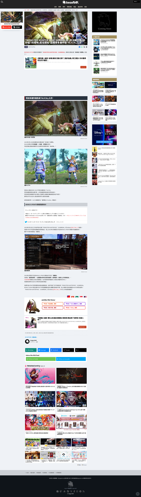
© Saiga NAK (70, 493)
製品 (75, 7)
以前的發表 (27, 279)
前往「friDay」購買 (72, 307)
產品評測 (80, 7)
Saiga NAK (70, 2)
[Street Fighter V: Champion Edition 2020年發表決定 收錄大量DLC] (98, 99)
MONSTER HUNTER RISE (11, 24)
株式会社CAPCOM (29, 52)
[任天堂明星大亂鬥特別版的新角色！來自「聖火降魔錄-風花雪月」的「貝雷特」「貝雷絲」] (98, 85)
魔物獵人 (35, 337)
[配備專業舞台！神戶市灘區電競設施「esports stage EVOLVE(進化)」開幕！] (98, 112)
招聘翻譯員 (59, 472)
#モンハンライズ (71, 215)
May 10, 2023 (60, 222)
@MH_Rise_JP (75, 227)
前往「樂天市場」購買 (50, 307)
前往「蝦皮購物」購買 (50, 303)
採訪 (85, 7)
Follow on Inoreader (64, 359)
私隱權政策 (51, 472)
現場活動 (69, 7)
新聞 (59, 7)
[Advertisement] (55, 83)
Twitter (85, 271)
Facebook (55, 350)
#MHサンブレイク (80, 215)
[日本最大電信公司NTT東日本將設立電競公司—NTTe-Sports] (111, 85)
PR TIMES (85, 138)
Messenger (43, 350)
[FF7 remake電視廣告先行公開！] (111, 99)
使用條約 (45, 472)
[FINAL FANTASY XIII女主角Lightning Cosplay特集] (111, 112)
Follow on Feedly (33, 359)
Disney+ (85, 465)
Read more (82, 327)
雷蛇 (80, 465)
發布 (64, 7)
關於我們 (33, 472)
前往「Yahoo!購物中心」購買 (74, 303)
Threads (67, 350)
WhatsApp (30, 350)
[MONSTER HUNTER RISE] (12, 17)
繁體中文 (136, 1)
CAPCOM (28, 337)
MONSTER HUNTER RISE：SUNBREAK (54, 52)
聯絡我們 (39, 472)
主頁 (55, 7)
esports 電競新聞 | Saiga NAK (70, 488)
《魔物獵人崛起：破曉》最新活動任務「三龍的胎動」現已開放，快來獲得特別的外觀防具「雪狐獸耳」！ (55, 62)
